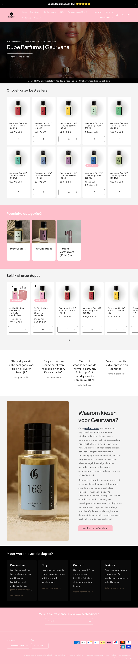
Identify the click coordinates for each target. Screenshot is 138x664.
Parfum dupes (44, 248)
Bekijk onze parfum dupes (95, 528)
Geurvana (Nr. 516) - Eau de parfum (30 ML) (119, 175)
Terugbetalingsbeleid (75, 655)
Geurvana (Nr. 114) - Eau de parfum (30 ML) (68, 125)
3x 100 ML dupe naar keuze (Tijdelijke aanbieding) (17, 311)
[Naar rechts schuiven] (75, 340)
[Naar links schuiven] (63, 340)
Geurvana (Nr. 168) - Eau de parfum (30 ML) (43, 175)
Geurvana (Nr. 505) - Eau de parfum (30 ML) (94, 175)
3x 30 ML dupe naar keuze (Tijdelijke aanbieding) (41, 311)
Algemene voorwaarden (94, 655)
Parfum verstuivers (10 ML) (67, 252)
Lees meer (15, 595)
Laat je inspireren (50, 587)
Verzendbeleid (111, 655)
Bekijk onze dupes (20, 56)
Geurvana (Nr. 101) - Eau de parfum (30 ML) (18, 125)
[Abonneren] (90, 621)
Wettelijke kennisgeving (122, 658)
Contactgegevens (125, 655)
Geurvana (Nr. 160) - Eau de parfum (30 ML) (18, 175)
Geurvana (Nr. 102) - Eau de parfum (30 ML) (43, 125)
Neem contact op (81, 591)
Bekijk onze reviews (114, 587)
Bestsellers (16, 248)
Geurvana (34, 655)
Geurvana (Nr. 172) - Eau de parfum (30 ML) (68, 175)
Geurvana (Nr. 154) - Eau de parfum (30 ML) (119, 125)
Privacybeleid (60, 655)
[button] (117, 15)
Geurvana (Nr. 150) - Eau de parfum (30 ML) (94, 125)
